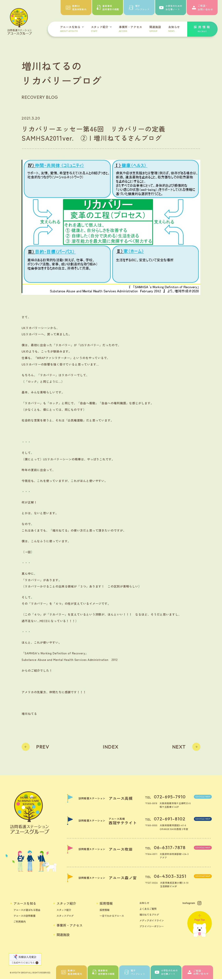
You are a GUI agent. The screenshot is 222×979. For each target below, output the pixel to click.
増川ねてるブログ (149, 914)
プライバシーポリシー (151, 926)
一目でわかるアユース (112, 915)
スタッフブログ (65, 915)
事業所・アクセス (70, 925)
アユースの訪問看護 (24, 915)
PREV (42, 747)
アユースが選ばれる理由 (26, 910)
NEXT (179, 747)
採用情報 (106, 903)
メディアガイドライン (151, 920)
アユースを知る (24, 903)
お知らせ (144, 903)
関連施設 (63, 934)
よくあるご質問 (148, 908)
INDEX (111, 747)
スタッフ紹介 (66, 903)
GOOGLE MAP (202, 796)
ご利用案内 (19, 921)
